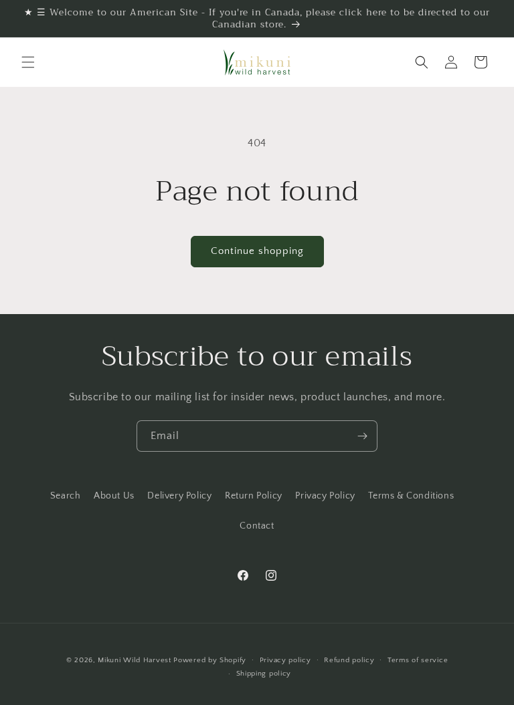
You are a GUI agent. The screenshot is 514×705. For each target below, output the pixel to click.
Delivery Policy (179, 495)
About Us (114, 495)
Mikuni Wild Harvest (134, 660)
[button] (28, 62)
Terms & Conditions (411, 495)
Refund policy (349, 660)
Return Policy (253, 495)
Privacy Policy (325, 495)
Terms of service (418, 660)
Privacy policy (285, 660)
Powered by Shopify (209, 660)
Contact (257, 526)
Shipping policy (264, 674)
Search (65, 495)
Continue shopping (257, 251)
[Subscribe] (362, 436)
